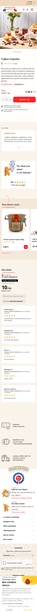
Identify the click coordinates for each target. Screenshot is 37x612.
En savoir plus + (7, 84)
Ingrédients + (19, 84)
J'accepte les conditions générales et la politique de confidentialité (18, 568)
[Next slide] (32, 33)
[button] (24, 10)
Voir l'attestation (9, 280)
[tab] (17, 52)
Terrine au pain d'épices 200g (13, 239)
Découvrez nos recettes (18, 512)
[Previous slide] (5, 33)
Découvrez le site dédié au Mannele (22, 498)
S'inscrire (6, 555)
